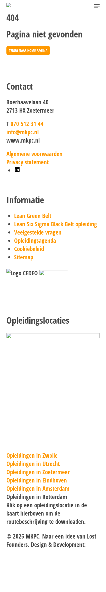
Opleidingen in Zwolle (32, 455)
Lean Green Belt (32, 216)
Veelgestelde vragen (37, 232)
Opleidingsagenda (35, 240)
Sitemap (23, 257)
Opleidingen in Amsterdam (37, 488)
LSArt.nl (15, 553)
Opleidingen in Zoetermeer (38, 472)
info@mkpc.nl (22, 132)
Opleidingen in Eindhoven (36, 480)
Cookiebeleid (29, 249)
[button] (97, 6)
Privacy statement (27, 162)
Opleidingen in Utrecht (33, 463)
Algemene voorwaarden (34, 154)
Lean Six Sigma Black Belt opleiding (55, 224)
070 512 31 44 (27, 124)
